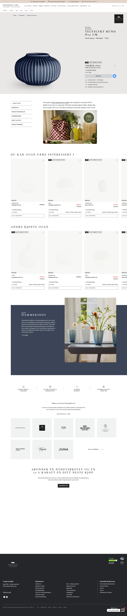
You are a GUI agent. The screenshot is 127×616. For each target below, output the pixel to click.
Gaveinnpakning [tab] (16, 116)
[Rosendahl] (20, 427)
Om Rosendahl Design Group (107, 584)
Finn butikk (69, 594)
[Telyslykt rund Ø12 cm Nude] (76, 204)
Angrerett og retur (70, 586)
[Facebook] (4, 597)
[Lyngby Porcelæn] (106, 427)
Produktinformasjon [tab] (18, 112)
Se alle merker (93, 449)
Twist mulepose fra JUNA (60, 102)
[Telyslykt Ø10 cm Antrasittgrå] (42, 204)
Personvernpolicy (70, 590)
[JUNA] (63, 449)
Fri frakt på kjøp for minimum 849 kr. (57, 1)
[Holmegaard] (63, 427)
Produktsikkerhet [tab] (17, 124)
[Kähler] (42, 427)
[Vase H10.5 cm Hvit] (116, 204)
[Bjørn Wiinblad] (42, 449)
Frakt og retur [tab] (16, 120)
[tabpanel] (70, 123)
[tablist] (21, 123)
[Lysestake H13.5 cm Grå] (42, 276)
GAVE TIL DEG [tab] (16, 103)
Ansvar (101, 590)
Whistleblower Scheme (106, 592)
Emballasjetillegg (39, 590)
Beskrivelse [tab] (15, 107)
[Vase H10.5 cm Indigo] (112, 204)
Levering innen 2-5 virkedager (38, 1)
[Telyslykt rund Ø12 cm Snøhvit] (79, 204)
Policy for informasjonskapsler (43, 592)
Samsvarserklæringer (40, 596)
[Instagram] (7, 597)
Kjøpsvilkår (69, 588)
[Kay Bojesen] (85, 427)
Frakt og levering (39, 588)
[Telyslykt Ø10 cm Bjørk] (39, 204)
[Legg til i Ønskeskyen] (114, 76)
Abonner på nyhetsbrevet (72, 596)
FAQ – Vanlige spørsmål (72, 584)
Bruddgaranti (69, 592)
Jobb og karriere (104, 586)
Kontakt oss (38, 584)
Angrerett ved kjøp (40, 586)
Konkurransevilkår (39, 594)
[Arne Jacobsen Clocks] (20, 449)
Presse (102, 588)
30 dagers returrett (74, 1)
